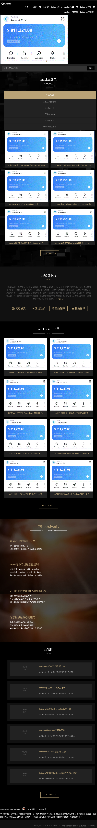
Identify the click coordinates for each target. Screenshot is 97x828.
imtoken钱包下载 (49, 127)
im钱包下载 (36, 7)
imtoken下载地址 (71, 12)
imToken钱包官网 (49, 102)
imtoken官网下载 (87, 7)
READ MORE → (49, 253)
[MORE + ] (60, 299)
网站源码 (91, 826)
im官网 (46, 7)
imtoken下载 (49, 108)
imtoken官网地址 (87, 12)
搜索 (91, 68)
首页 (26, 7)
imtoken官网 (49, 120)
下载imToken (50, 114)
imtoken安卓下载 (71, 7)
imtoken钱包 (56, 7)
